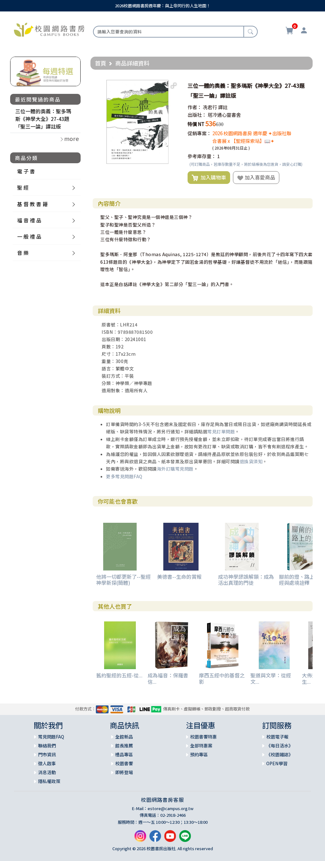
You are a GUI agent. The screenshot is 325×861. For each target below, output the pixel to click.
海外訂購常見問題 (175, 469)
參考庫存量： (202, 156)
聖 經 (23, 187)
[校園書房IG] (140, 839)
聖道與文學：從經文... (270, 678)
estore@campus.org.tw (171, 808)
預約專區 (199, 754)
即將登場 (124, 772)
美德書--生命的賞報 (179, 576)
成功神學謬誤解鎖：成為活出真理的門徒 (246, 579)
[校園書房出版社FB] (155, 839)
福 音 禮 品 (29, 220)
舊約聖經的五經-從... (119, 675)
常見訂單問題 (221, 431)
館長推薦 (124, 745)
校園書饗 (124, 763)
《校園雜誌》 (279, 754)
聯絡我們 (47, 745)
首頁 (100, 63)
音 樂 (23, 252)
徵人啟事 (47, 763)
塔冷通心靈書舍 (224, 114)
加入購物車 (212, 177)
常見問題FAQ (51, 736)
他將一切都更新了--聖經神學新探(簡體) (123, 579)
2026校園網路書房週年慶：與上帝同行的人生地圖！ (162, 6)
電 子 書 (26, 171)
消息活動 (47, 772)
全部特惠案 (201, 745)
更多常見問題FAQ (124, 476)
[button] (174, 85)
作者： (195, 107)
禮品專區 (124, 754)
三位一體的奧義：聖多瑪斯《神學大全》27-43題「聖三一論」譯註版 (43, 118)
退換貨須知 (251, 461)
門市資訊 (47, 754)
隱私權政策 (49, 781)
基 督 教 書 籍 (32, 204)
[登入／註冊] (304, 31)
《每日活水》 (279, 745)
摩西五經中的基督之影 (222, 678)
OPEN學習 (277, 763)
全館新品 (124, 736)
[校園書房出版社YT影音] (170, 839)
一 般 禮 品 (29, 236)
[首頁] (49, 29)
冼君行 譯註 (215, 107)
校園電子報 (277, 736)
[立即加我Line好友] (185, 839)
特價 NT (196, 124)
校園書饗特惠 (203, 736)
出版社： (197, 114)
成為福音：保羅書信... (168, 678)
